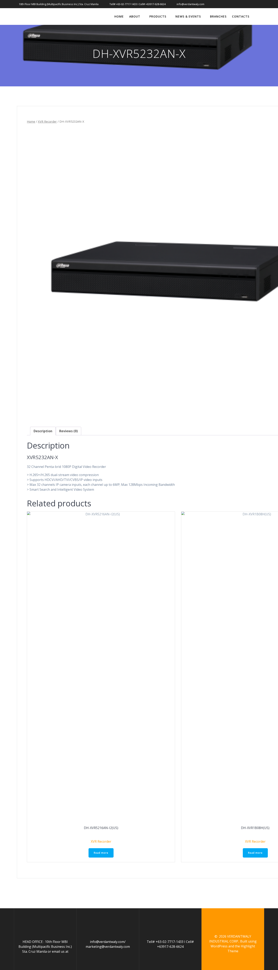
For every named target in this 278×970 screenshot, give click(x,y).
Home (119, 16)
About (134, 16)
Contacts (240, 16)
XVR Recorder (47, 121)
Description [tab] (43, 431)
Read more (101, 853)
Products (157, 16)
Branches (218, 16)
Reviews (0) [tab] (68, 431)
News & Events (188, 16)
